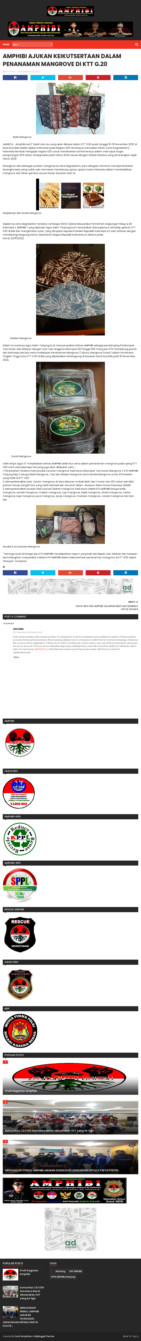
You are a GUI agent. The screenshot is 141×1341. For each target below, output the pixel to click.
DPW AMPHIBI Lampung (63, 1276)
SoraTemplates (23, 1336)
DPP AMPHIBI (75, 1271)
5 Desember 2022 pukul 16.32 (28, 632)
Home (6, 44)
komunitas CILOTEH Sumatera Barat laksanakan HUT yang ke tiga (49, 1130)
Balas (16, 657)
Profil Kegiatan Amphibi (21, 1091)
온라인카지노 (41, 649)
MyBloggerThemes (44, 1336)
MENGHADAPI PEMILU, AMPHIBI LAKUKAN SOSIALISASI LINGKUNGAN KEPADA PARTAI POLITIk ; (62, 1170)
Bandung (60, 1271)
